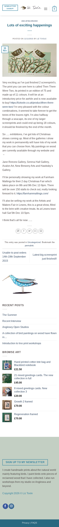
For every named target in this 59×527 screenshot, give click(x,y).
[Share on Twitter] (29, 231)
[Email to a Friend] (35, 231)
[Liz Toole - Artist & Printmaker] (30, 8)
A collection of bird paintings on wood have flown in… (29, 335)
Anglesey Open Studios (15, 327)
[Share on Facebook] (23, 231)
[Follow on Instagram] (11, 506)
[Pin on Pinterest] (40, 231)
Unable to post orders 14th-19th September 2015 (14, 256)
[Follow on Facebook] (5, 506)
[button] (46, 9)
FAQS (34, 522)
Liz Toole (41, 39)
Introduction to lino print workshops (21, 343)
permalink (29, 245)
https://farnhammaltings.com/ (32, 193)
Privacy (25, 522)
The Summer (9, 315)
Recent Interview (11, 321)
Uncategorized (29, 21)
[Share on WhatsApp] (18, 231)
